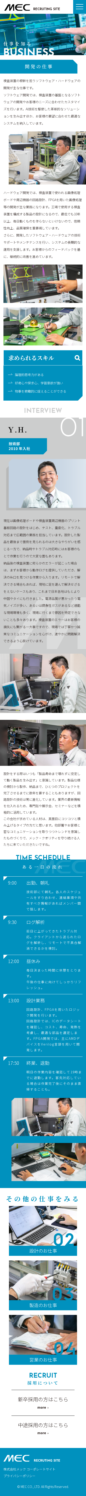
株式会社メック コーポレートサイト (29, 1469)
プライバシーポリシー (19, 1475)
